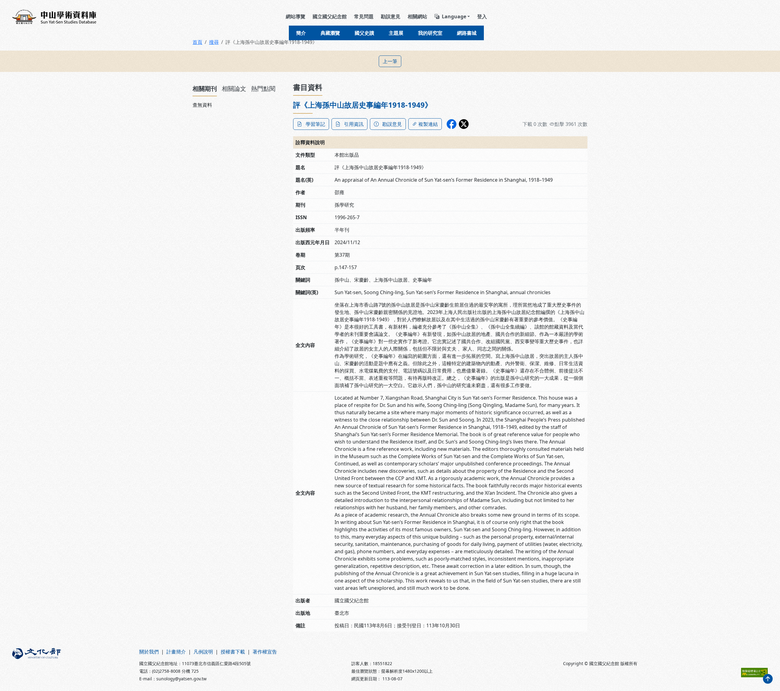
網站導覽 (295, 16)
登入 (482, 16)
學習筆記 (315, 124)
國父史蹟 (364, 33)
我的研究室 (430, 33)
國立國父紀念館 (330, 16)
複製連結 (428, 124)
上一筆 (390, 61)
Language (454, 16)
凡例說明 (203, 651)
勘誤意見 (390, 16)
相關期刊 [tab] (205, 88)
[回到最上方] (768, 679)
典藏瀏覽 (330, 33)
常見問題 (364, 16)
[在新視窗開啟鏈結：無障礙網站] (754, 672)
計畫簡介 (176, 651)
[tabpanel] (239, 105)
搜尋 (214, 42)
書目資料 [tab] (307, 87)
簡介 (301, 33)
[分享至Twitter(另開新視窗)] (464, 124)
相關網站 (417, 16)
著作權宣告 (265, 651)
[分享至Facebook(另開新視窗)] (451, 124)
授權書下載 (233, 651)
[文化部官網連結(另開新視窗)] (72, 665)
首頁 (197, 42)
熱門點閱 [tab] (263, 88)
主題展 (396, 33)
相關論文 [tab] (234, 88)
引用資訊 (353, 124)
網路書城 (467, 33)
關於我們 (149, 651)
